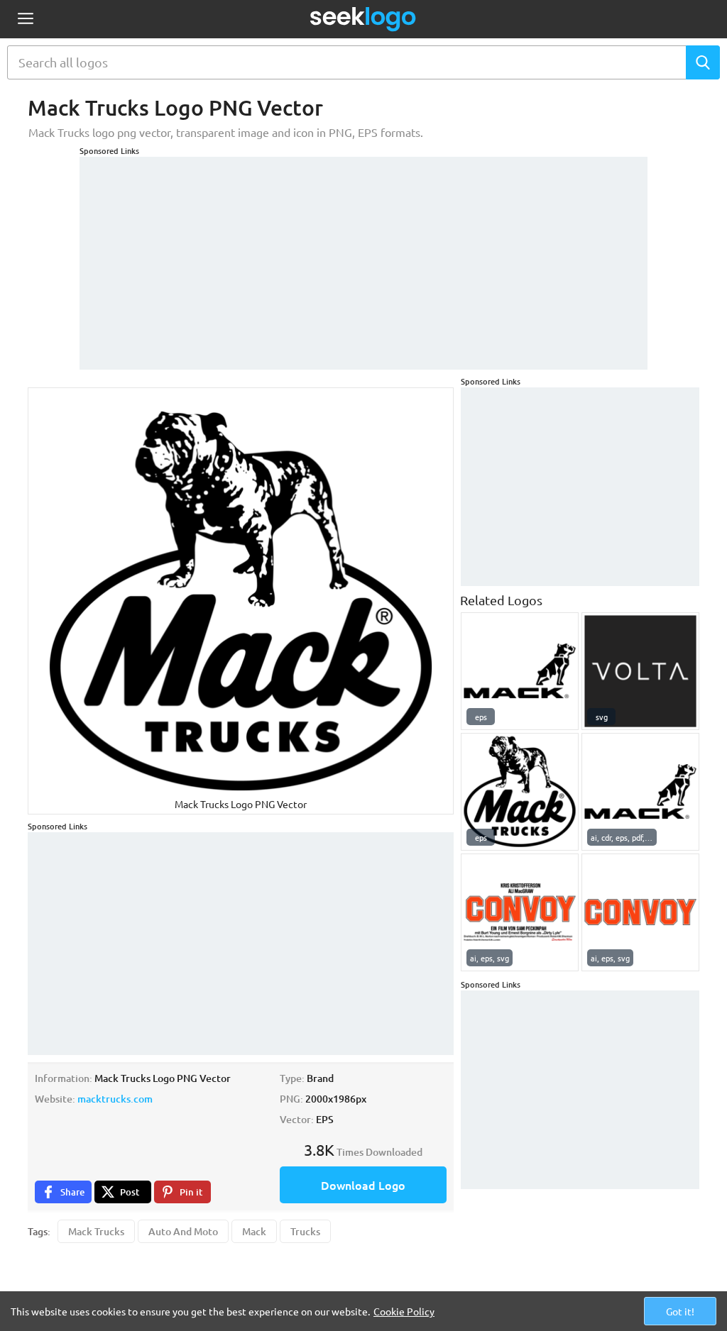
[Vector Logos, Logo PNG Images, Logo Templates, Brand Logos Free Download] (363, 19)
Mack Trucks (96, 1231)
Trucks (305, 1231)
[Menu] (25, 19)
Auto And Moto (183, 1231)
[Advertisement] (363, 256)
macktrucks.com (115, 1098)
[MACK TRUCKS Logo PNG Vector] (520, 792)
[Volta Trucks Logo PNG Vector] (640, 671)
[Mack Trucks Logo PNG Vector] (520, 671)
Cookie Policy (403, 1311)
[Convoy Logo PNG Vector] (520, 912)
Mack (254, 1231)
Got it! (680, 1311)
